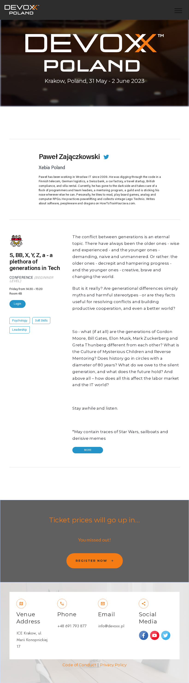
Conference (21, 278)
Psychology (19, 320)
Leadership (19, 329)
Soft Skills (41, 320)
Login (17, 303)
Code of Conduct (79, 665)
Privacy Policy (113, 665)
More (87, 450)
